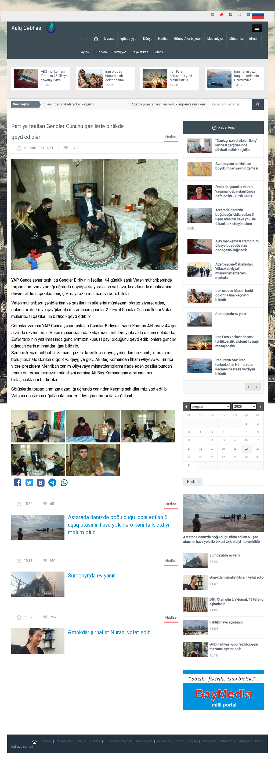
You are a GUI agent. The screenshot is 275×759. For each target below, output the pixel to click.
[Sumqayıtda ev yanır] (37, 585)
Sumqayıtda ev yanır (91, 575)
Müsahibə (236, 39)
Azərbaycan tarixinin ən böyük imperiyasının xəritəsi (164, 104)
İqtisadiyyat (129, 39)
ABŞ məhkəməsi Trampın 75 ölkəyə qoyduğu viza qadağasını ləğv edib (54, 80)
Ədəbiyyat (209, 741)
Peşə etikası (140, 52)
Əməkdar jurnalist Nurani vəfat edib (109, 632)
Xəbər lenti (226, 127)
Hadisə (163, 39)
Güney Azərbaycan (188, 39)
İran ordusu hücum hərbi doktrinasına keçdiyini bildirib (234, 295)
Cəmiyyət (119, 52)
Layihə (84, 52)
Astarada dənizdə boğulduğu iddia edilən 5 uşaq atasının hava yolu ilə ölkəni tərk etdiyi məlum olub (118, 524)
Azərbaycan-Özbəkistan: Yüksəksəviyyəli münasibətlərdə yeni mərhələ (234, 271)
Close (83, 39)
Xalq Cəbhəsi (26, 28)
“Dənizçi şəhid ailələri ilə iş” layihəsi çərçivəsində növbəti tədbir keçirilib (236, 145)
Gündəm (101, 52)
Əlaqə (159, 52)
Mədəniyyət (215, 39)
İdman (254, 39)
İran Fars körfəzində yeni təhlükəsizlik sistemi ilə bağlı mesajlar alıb (181, 80)
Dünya (148, 39)
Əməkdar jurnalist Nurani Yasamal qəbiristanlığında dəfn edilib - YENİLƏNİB (235, 191)
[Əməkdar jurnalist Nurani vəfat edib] (37, 642)
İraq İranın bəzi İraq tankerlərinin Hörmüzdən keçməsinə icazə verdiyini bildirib (246, 80)
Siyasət (109, 39)
